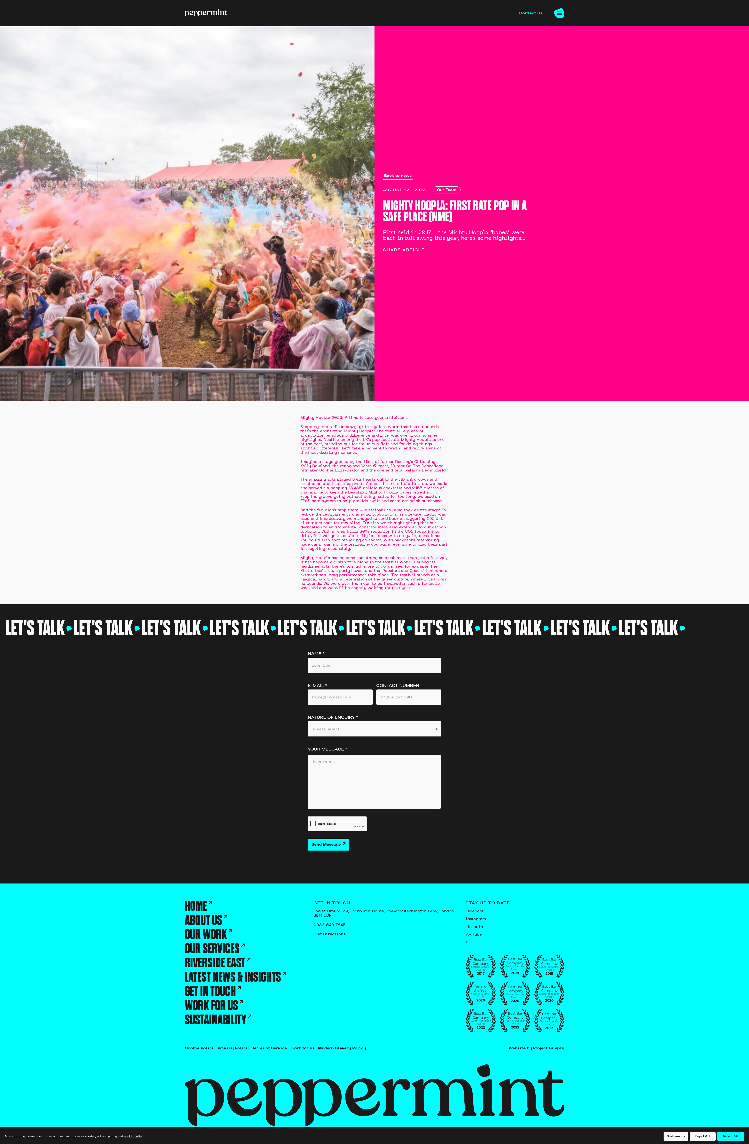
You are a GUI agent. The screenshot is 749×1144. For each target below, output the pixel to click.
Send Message (326, 844)
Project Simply (548, 1048)
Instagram (475, 918)
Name (316, 653)
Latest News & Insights (233, 977)
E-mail (317, 685)
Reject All (702, 1136)
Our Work (206, 934)
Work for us (211, 1005)
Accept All (730, 1136)
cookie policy (133, 1136)
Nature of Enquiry (333, 717)
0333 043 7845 (329, 925)
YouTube (473, 934)
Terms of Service (269, 1048)
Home (196, 906)
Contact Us (530, 13)
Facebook (474, 910)
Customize (674, 1136)
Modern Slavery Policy (342, 1048)
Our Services (212, 948)
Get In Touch (210, 991)
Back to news (398, 175)
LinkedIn (474, 926)
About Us (203, 920)
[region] (374, 1135)
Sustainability (215, 1020)
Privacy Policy (233, 1048)
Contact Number (397, 685)
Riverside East (215, 963)
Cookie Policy (199, 1048)
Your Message (327, 749)
